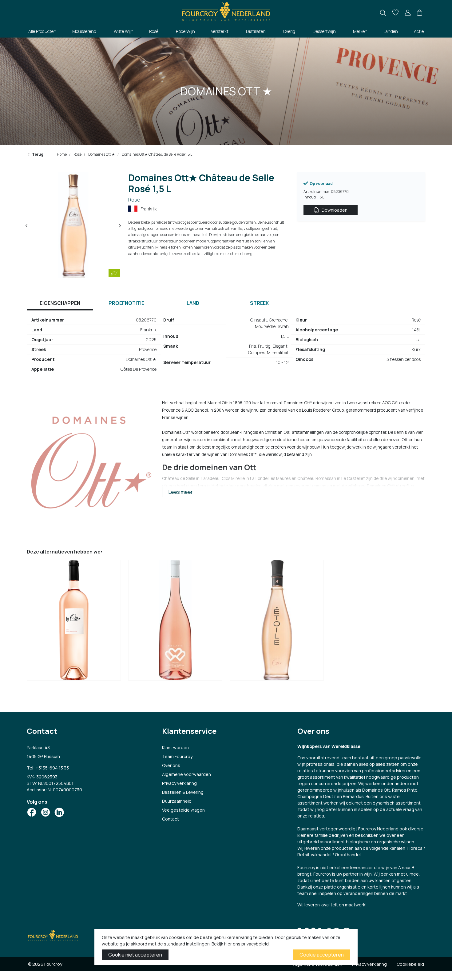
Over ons (171, 765)
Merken (360, 31)
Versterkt (219, 31)
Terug (37, 154)
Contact (170, 819)
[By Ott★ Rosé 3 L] (74, 622)
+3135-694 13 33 (52, 768)
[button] (419, 13)
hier (228, 944)
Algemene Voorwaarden (186, 774)
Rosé (153, 31)
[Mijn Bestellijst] (395, 13)
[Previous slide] (27, 225)
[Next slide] (120, 225)
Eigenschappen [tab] (60, 303)
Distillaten (256, 31)
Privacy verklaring (179, 783)
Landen (390, 31)
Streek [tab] (259, 303)
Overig (289, 31)
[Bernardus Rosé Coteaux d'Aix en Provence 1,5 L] (175, 622)
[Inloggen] (408, 13)
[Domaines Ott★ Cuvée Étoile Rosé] (276, 622)
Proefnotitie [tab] (126, 303)
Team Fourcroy (177, 756)
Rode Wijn (185, 31)
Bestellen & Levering (183, 792)
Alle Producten (42, 31)
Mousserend (84, 31)
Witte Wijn (123, 31)
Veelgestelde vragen (183, 810)
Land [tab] (193, 303)
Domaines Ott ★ (101, 154)
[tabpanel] (226, 347)
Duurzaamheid (177, 801)
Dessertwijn (324, 31)
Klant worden (175, 747)
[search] (383, 13)
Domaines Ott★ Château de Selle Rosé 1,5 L (156, 154)
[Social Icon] (32, 812)
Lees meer (181, 492)
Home (62, 154)
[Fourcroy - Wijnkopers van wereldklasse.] (226, 11)
